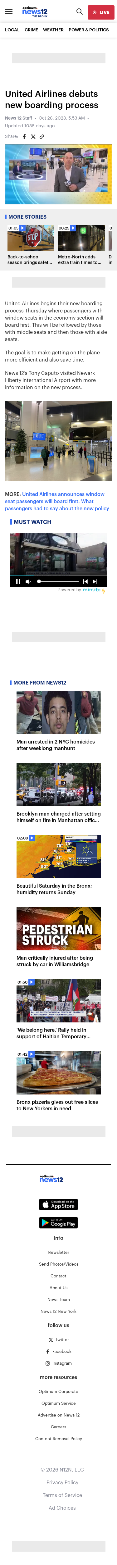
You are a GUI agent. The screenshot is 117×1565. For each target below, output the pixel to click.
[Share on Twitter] (33, 136)
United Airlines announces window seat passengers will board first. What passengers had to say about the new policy (57, 501)
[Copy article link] (41, 136)
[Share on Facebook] (24, 136)
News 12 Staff (18, 118)
